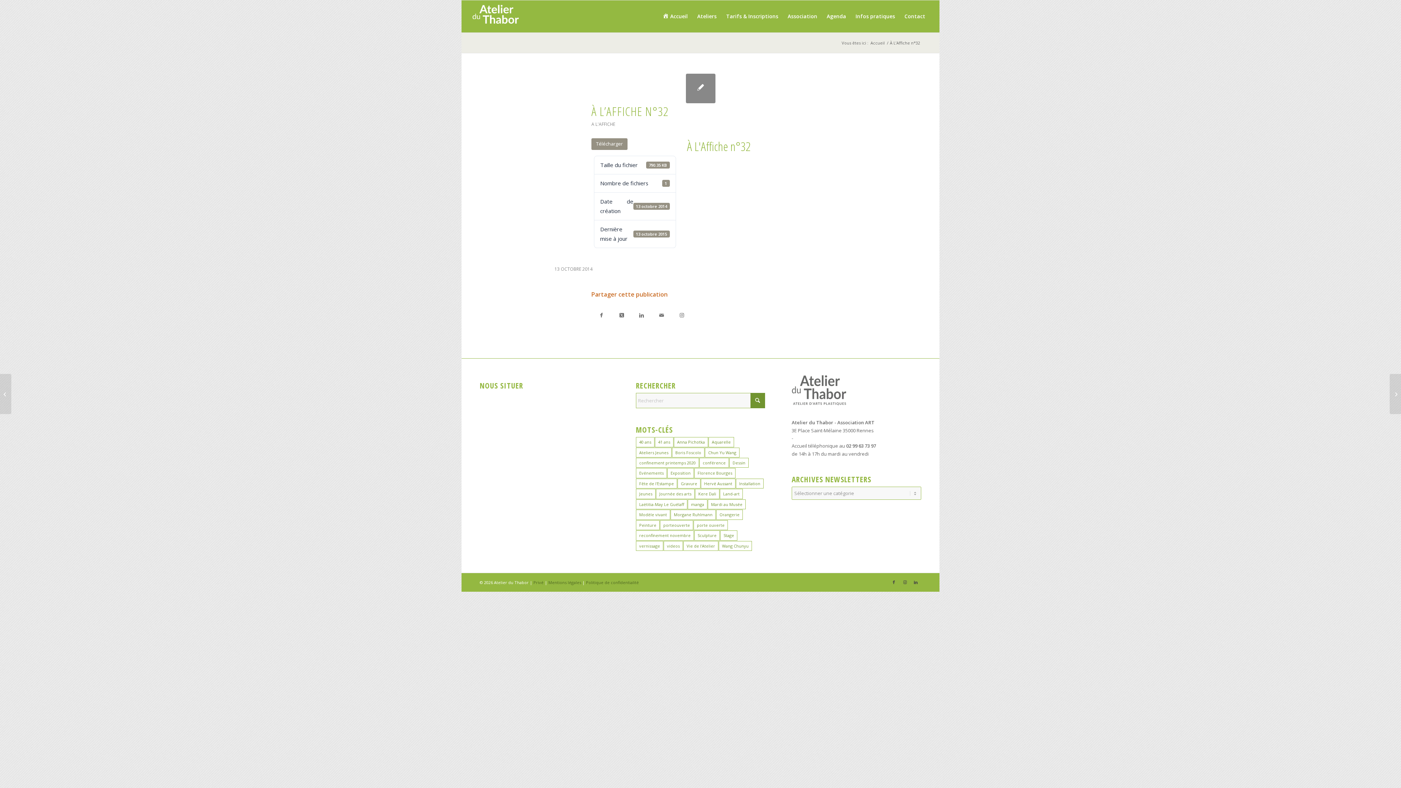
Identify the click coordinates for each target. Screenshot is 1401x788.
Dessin (739, 463)
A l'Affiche (603, 124)
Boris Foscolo (688, 452)
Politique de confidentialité (612, 582)
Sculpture (707, 535)
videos (673, 546)
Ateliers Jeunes (653, 452)
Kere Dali (707, 494)
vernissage (649, 546)
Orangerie (729, 514)
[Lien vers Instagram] (682, 315)
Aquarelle (721, 442)
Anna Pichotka (691, 442)
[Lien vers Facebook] (893, 582)
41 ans (664, 442)
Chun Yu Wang (722, 452)
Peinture (647, 525)
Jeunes (645, 494)
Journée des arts (675, 494)
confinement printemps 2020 (667, 463)
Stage (728, 535)
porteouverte (676, 525)
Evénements (651, 473)
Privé (538, 582)
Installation (749, 483)
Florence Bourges (715, 473)
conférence (714, 463)
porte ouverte (711, 525)
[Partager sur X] (621, 315)
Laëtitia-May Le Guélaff (661, 504)
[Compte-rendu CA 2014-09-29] (5, 394)
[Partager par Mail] (662, 315)
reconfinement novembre (665, 535)
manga (697, 504)
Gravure (689, 483)
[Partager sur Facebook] (601, 315)
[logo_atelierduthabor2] (495, 16)
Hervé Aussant (718, 483)
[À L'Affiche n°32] (700, 88)
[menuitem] (675, 16)
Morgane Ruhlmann (693, 514)
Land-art (731, 494)
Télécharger (609, 143)
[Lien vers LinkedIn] (915, 582)
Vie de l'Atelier (701, 546)
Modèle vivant (653, 514)
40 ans (645, 442)
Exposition (681, 473)
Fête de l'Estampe (656, 483)
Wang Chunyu (735, 546)
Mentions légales (564, 582)
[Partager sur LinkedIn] (642, 315)
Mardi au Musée (726, 504)
